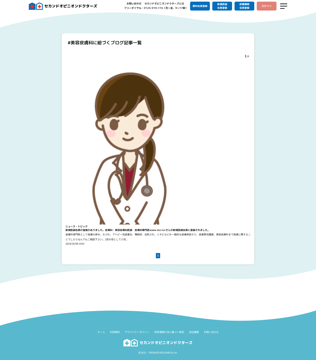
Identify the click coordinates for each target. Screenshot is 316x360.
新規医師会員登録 (222, 6)
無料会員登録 (200, 6)
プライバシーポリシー (137, 332)
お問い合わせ (134, 3)
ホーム (101, 332)
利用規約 (115, 332)
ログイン (267, 6)
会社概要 (194, 332)
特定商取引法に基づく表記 (169, 332)
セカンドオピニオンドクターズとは (164, 3)
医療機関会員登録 (244, 6)
